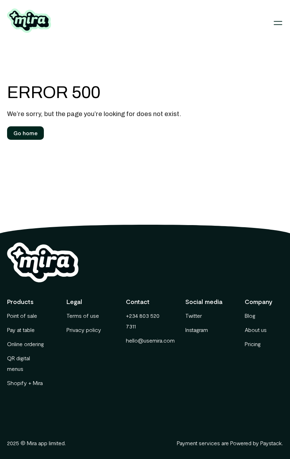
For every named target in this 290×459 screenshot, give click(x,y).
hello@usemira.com (145, 340)
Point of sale (22, 315)
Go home (25, 133)
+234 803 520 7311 (143, 320)
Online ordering (25, 343)
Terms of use (82, 315)
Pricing (253, 343)
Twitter (193, 315)
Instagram (196, 329)
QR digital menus (18, 363)
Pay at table (21, 329)
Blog (250, 315)
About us (256, 329)
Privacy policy (83, 329)
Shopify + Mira (25, 382)
